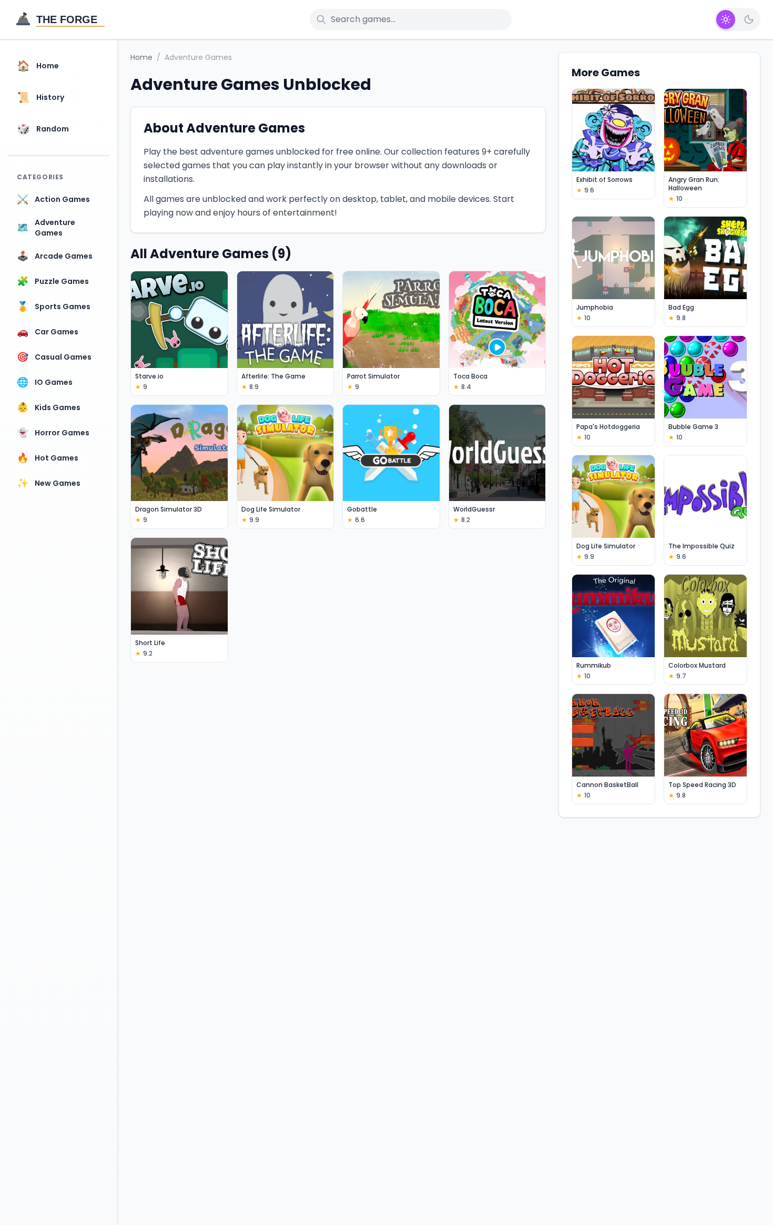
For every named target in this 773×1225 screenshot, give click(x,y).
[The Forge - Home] (60, 19)
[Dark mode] (748, 19)
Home (141, 57)
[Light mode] (725, 19)
